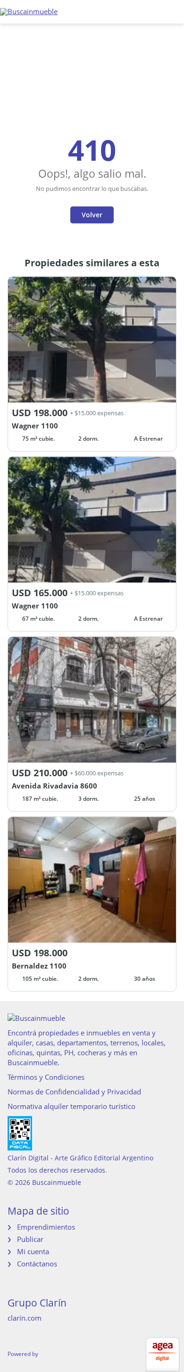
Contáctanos (37, 1263)
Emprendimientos (46, 1227)
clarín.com (25, 1318)
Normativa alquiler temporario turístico (71, 1106)
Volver (92, 214)
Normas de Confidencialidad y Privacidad (74, 1091)
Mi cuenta (33, 1251)
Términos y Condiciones (46, 1077)
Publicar (30, 1239)
